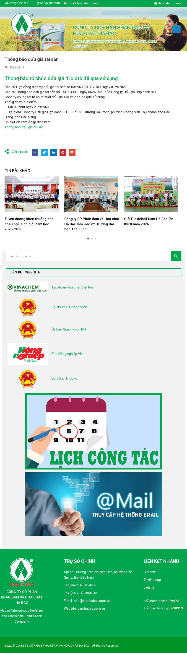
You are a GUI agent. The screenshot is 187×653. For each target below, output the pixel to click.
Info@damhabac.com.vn (91, 601)
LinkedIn (53, 152)
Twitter (44, 152)
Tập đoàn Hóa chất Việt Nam (73, 287)
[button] (88, 238)
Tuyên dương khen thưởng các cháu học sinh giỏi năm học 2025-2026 (29, 224)
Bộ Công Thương (64, 378)
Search (177, 256)
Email (72, 152)
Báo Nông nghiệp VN (67, 354)
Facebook (35, 152)
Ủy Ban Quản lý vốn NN (69, 329)
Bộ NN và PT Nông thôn (69, 307)
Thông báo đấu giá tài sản (24, 127)
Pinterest (63, 152)
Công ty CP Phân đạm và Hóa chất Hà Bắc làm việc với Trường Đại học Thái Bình (91, 224)
